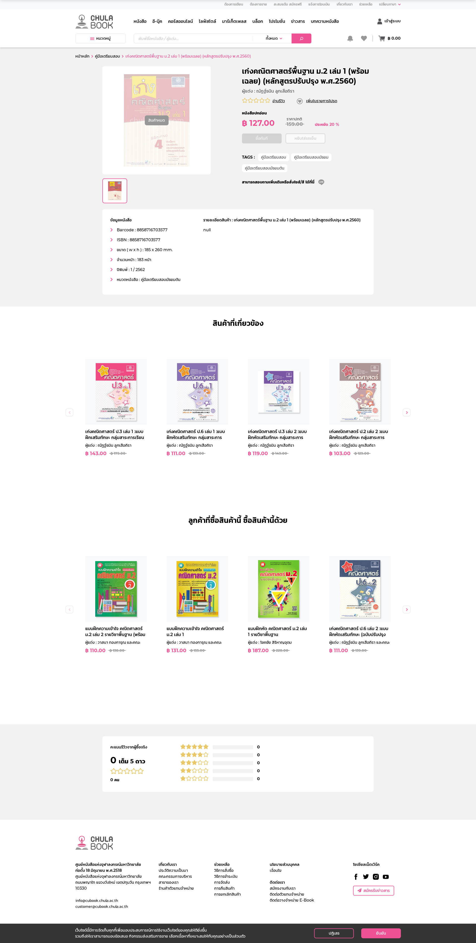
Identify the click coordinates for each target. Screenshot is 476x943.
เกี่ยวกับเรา (168, 864)
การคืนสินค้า (224, 888)
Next (407, 412)
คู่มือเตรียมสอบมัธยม (311, 157)
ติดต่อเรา (277, 882)
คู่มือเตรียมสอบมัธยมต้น (264, 168)
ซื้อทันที (262, 138)
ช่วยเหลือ (222, 864)
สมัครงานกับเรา (283, 888)
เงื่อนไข (275, 870)
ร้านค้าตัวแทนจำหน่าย (176, 888)
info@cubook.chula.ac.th (96, 900)
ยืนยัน (381, 933)
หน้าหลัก (82, 56)
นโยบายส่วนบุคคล (284, 864)
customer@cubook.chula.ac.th (101, 906)
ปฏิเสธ (334, 933)
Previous (69, 412)
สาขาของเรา (168, 882)
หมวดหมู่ (103, 38)
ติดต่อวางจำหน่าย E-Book (292, 900)
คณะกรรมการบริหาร (175, 876)
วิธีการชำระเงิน (226, 876)
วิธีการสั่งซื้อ (224, 870)
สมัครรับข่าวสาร (376, 890)
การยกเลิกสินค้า (227, 894)
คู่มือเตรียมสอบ (273, 157)
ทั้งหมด (272, 38)
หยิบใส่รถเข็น (305, 138)
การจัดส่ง (222, 882)
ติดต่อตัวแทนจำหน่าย (287, 894)
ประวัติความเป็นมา (173, 870)
